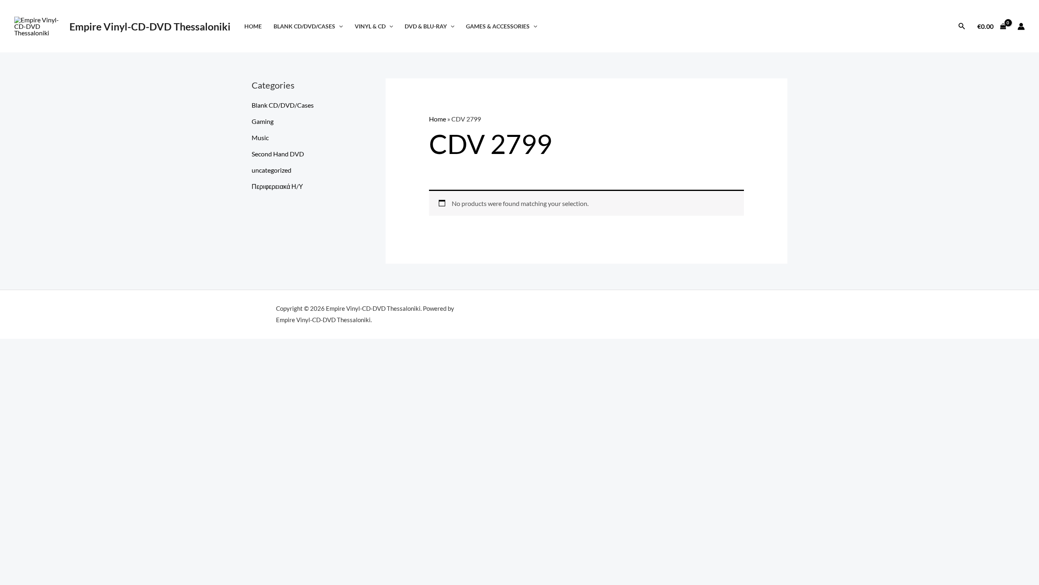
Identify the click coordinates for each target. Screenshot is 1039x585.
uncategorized (271, 170)
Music (260, 137)
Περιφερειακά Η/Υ (277, 186)
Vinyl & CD (370, 26)
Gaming (263, 121)
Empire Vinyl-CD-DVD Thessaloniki (150, 26)
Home (253, 26)
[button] (339, 26)
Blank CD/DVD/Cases (304, 26)
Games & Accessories (498, 26)
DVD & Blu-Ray (426, 26)
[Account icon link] (1021, 26)
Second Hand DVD (278, 154)
